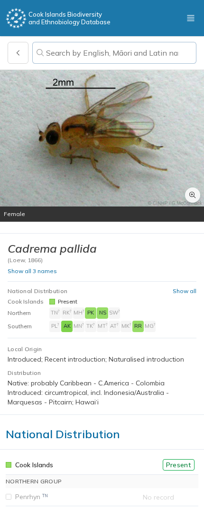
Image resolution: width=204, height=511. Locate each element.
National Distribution (37, 291)
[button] (102, 146)
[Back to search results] (18, 53)
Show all (184, 291)
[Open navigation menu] (190, 18)
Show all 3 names (32, 271)
